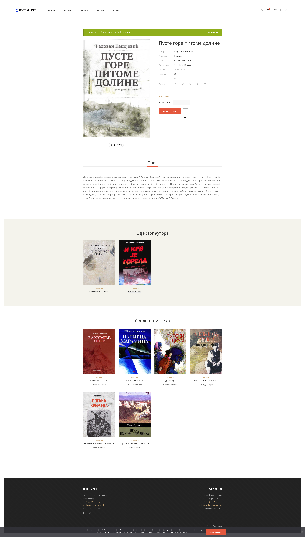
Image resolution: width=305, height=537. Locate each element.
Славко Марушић (99, 384)
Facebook (280, 10)
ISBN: (161, 60)
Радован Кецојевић (183, 51)
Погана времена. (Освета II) (99, 443)
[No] (302, 532)
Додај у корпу (170, 111)
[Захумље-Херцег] (99, 351)
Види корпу (210, 32)
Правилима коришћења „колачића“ (174, 532)
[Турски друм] (170, 351)
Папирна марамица (134, 380)
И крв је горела (134, 291)
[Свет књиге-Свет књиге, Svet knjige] (25, 10)
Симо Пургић (134, 447)
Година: (162, 74)
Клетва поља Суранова (206, 380)
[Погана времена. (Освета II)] (99, 414)
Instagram (286, 10)
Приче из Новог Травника (135, 443)
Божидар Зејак (206, 384)
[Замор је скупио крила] (99, 262)
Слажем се (216, 532)
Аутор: (162, 51)
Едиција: (163, 56)
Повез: (162, 69)
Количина (164, 102)
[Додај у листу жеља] (185, 111)
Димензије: (164, 65)
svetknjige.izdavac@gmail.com (95, 505)
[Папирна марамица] (135, 351)
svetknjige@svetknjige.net (93, 502)
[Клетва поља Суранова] (206, 351)
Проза (177, 78)
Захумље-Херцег (99, 380)
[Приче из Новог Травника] (135, 414)
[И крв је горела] (135, 262)
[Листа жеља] (275, 10)
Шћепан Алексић (134, 384)
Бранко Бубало (98, 447)
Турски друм (170, 380)
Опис (152, 162)
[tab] (152, 163)
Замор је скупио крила (98, 291)
